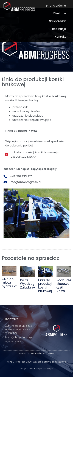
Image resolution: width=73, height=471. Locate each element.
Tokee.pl (48, 368)
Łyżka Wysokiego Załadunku (28, 284)
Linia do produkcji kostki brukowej (45, 285)
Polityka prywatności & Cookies (37, 353)
